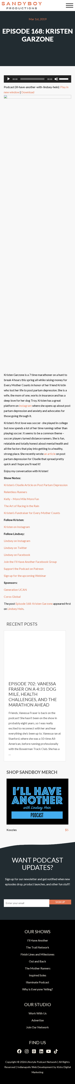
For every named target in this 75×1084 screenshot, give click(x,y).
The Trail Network (37, 947)
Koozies (12, 830)
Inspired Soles (37, 975)
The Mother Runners (37, 968)
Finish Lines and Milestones (37, 954)
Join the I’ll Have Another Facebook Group (30, 561)
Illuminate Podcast (37, 982)
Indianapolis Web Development (35, 1067)
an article (50, 453)
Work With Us (38, 1013)
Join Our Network (37, 1027)
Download (27, 92)
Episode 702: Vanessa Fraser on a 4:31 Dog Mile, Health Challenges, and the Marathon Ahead (33, 694)
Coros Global (12, 596)
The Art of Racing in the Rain (21, 506)
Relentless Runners (15, 492)
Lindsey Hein (15, 608)
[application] (37, 79)
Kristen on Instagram (17, 527)
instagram (25, 405)
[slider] (64, 78)
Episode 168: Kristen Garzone (34, 603)
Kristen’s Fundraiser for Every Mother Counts (32, 513)
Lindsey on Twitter (15, 547)
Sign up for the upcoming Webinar (25, 575)
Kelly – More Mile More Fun (21, 499)
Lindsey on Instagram (17, 540)
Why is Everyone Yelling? (37, 989)
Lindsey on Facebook (17, 554)
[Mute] (56, 79)
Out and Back (37, 961)
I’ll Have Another (37, 940)
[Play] (8, 79)
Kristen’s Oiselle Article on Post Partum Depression (36, 485)
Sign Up (60, 902)
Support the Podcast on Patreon (24, 568)
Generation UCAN (15, 589)
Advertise (37, 1020)
